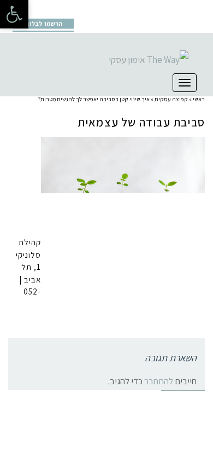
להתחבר (158, 381)
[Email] (66, 8)
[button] (14, 14)
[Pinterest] (49, 8)
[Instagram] (32, 8)
